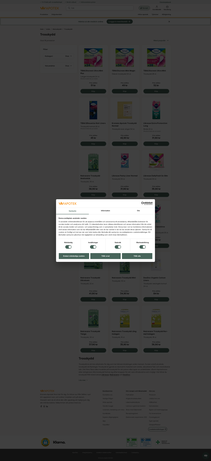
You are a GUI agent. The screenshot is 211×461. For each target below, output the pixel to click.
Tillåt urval (105, 256)
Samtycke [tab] (72, 211)
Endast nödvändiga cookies (74, 256)
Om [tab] (138, 211)
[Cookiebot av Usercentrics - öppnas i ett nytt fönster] (143, 203)
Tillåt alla (137, 256)
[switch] (93, 247)
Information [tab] (105, 211)
